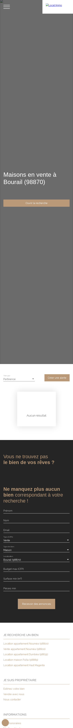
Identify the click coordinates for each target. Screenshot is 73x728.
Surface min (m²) (12, 578)
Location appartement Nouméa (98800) (26, 643)
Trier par (6, 376)
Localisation (8, 556)
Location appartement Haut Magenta (24, 665)
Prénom (7, 510)
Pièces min (9, 588)
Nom (6, 520)
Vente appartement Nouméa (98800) (24, 649)
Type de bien (8, 547)
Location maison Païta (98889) (20, 659)
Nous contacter (12, 699)
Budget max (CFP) (13, 568)
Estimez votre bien (14, 688)
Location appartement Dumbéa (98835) (25, 654)
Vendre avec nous (13, 694)
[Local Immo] (57, 7)
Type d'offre (8, 537)
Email (6, 530)
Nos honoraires (12, 723)
